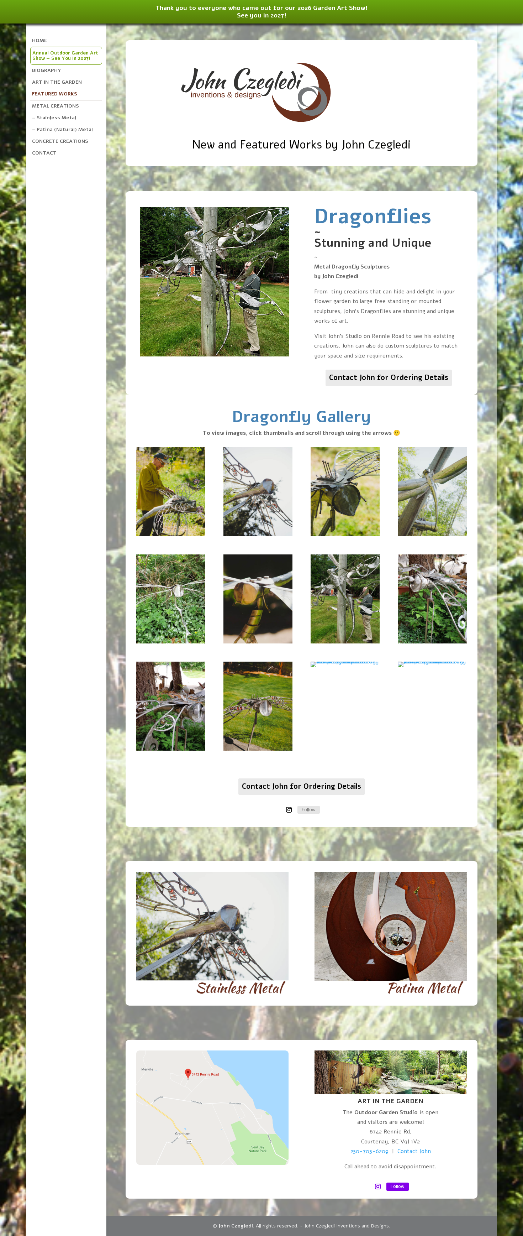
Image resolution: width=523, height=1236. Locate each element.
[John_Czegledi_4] (345, 534)
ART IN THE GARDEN (57, 82)
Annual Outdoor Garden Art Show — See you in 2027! (65, 55)
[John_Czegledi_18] (257, 534)
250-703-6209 (369, 1151)
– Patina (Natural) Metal (62, 129)
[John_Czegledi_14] (257, 749)
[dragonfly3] (345, 642)
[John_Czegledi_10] (257, 642)
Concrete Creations (60, 141)
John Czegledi (235, 1225)
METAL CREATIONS (55, 106)
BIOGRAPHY (46, 70)
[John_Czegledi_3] (170, 534)
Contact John (414, 1151)
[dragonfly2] (170, 749)
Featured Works (54, 93)
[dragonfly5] (432, 662)
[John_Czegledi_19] (432, 534)
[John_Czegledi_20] (345, 662)
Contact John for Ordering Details (388, 377)
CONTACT (44, 153)
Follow (309, 809)
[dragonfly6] (170, 642)
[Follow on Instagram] (289, 809)
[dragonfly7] (432, 642)
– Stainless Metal (54, 117)
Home (39, 40)
